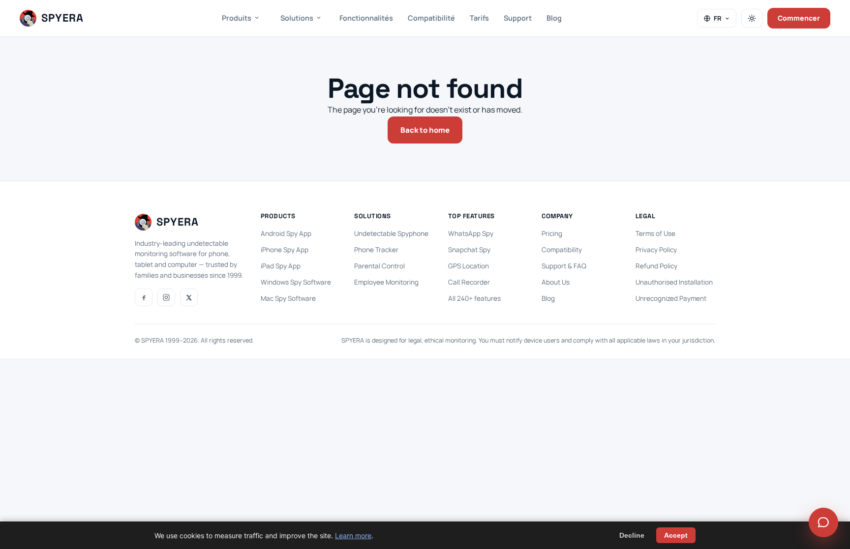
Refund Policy (656, 265)
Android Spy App (286, 233)
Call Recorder (469, 282)
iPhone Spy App (284, 249)
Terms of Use (655, 233)
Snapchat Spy (469, 249)
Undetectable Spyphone (391, 233)
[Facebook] (143, 297)
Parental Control (379, 265)
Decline (631, 535)
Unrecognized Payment (671, 298)
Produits (236, 18)
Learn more (353, 535)
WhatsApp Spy (470, 233)
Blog (554, 18)
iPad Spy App (281, 265)
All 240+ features (474, 298)
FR (718, 18)
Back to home (425, 130)
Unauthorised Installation (674, 282)
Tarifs (479, 18)
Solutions (296, 18)
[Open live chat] (823, 522)
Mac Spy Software (288, 298)
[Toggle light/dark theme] (751, 18)
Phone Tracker (376, 249)
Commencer (799, 18)
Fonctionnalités (366, 18)
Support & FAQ (564, 265)
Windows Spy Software (296, 282)
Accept (676, 535)
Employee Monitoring (386, 282)
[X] (189, 297)
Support (518, 18)
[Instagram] (166, 297)
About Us (556, 282)
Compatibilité (431, 18)
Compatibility (562, 249)
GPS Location (468, 265)
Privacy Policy (656, 249)
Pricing (552, 233)
